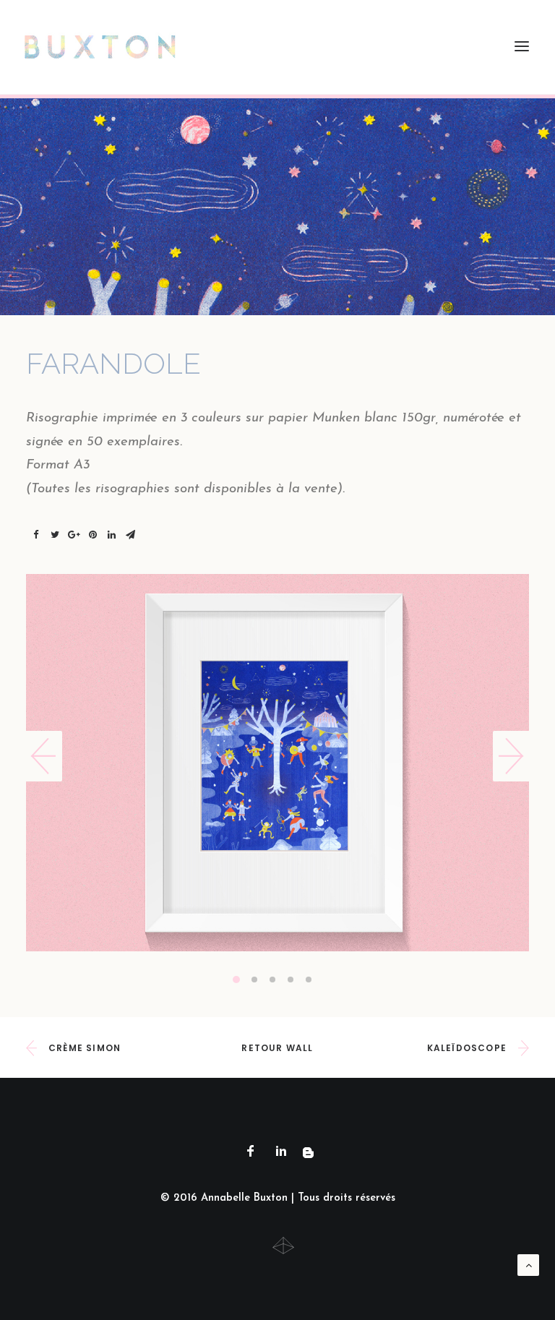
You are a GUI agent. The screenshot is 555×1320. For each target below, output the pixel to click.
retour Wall (277, 1048)
